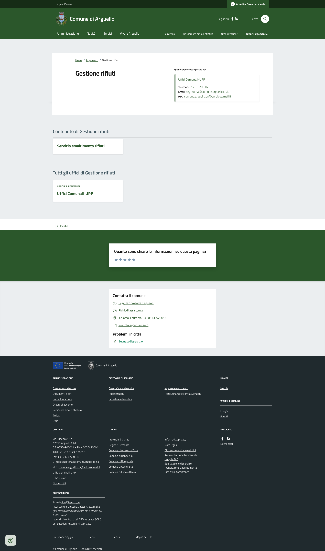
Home (78, 60)
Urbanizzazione (229, 34)
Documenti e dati (62, 394)
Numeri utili (59, 483)
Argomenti (92, 60)
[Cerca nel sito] (263, 19)
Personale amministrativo (67, 410)
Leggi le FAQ (172, 459)
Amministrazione (68, 33)
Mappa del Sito (144, 537)
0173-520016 (198, 87)
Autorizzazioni (116, 394)
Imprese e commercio (176, 388)
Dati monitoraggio (63, 537)
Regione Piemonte (65, 4)
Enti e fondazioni (62, 399)
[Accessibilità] (10, 540)
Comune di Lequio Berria (122, 472)
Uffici (55, 421)
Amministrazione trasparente (181, 455)
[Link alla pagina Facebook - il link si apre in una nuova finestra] (232, 19)
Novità (91, 33)
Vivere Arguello (129, 33)
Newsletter (226, 444)
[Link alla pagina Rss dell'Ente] (229, 439)
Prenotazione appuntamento (181, 468)
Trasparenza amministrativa (198, 34)
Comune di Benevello (121, 456)
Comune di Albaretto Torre (123, 450)
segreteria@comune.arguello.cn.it (207, 91)
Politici (56, 415)
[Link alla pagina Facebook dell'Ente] (222, 439)
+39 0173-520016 (74, 452)
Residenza (169, 34)
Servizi (107, 33)
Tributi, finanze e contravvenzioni (183, 394)
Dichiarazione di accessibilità (180, 450)
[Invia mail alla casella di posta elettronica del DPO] (70, 502)
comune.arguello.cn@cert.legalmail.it (207, 96)
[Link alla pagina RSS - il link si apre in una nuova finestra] (236, 19)
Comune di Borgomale (121, 461)
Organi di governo (63, 404)
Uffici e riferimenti (68, 186)
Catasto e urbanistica (120, 399)
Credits (116, 537)
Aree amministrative (64, 388)
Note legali (171, 445)
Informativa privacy (175, 439)
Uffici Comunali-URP (191, 79)
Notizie (224, 388)
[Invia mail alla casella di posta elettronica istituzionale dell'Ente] (80, 461)
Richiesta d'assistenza (177, 472)
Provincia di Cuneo (119, 439)
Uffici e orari (59, 478)
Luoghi (224, 411)
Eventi (224, 416)
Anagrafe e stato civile (121, 388)
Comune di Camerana (121, 467)
